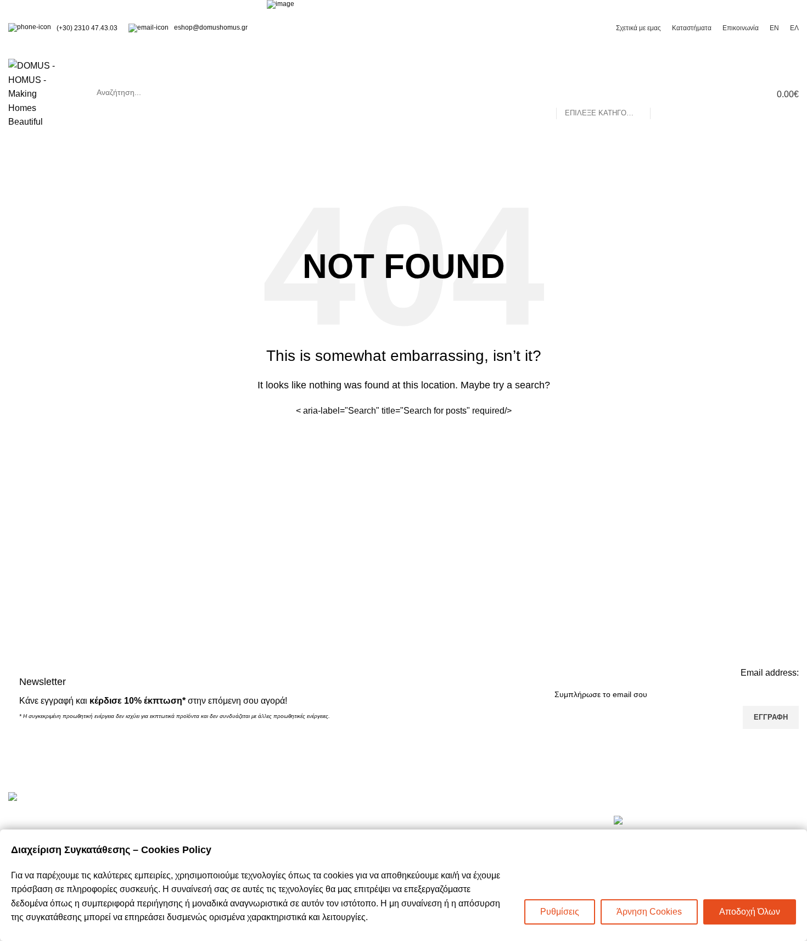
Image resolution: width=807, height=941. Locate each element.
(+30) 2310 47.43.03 (87, 28)
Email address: (770, 672)
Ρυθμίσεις (559, 911)
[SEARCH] (663, 92)
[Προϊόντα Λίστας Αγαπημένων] (722, 94)
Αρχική (425, 821)
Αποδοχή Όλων (749, 911)
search (382, 92)
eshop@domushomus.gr (211, 27)
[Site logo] (37, 93)
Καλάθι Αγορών (240, 821)
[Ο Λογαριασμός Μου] (702, 94)
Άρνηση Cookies (649, 911)
